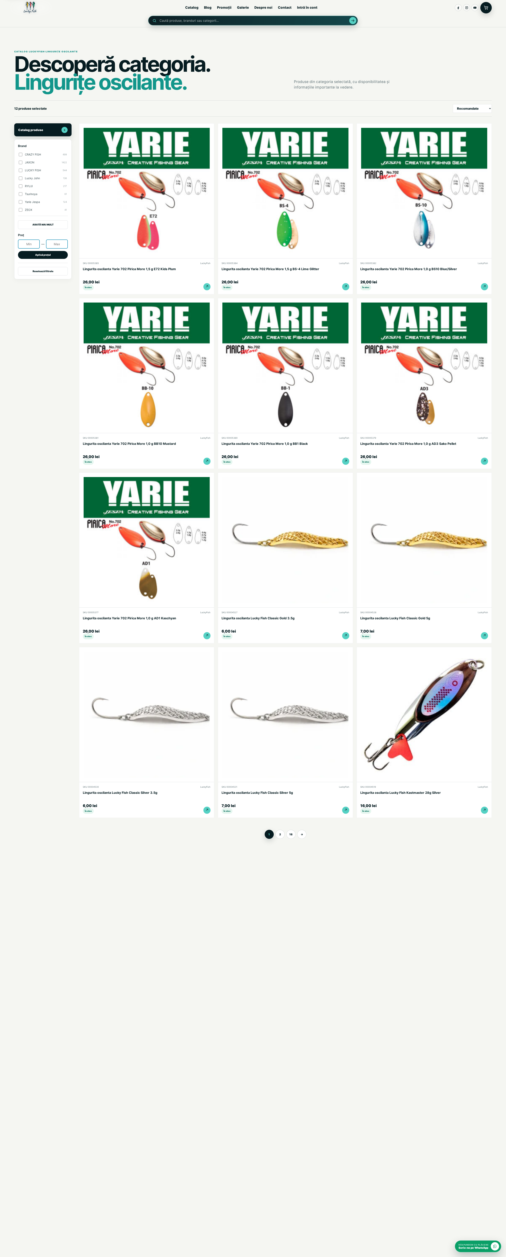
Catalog (191, 7)
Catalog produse (42, 130)
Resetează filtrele (43, 271)
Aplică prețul (43, 254)
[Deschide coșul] (486, 7)
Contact (285, 7)
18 (291, 834)
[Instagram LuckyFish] (466, 7)
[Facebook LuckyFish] (458, 7)
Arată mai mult (43, 224)
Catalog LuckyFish (29, 51)
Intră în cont (307, 7)
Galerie (243, 7)
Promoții (224, 7)
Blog (207, 7)
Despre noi (263, 7)
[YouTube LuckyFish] (474, 7)
